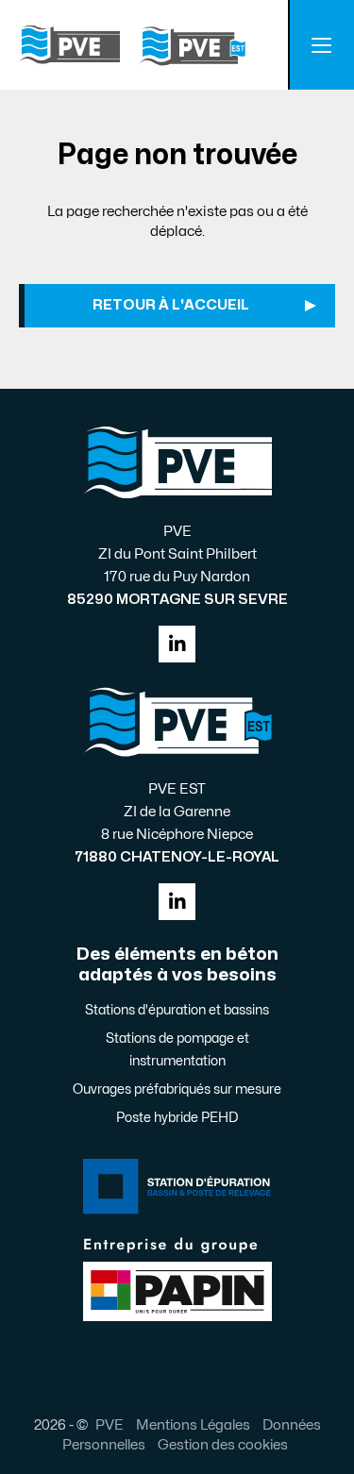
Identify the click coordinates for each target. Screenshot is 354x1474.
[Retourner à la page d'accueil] (132, 45)
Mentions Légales (193, 1425)
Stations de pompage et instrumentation (177, 1049)
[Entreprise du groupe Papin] (177, 1277)
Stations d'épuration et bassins (177, 1010)
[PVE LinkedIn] (177, 644)
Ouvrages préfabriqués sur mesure (177, 1089)
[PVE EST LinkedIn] (177, 901)
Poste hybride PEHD (177, 1118)
